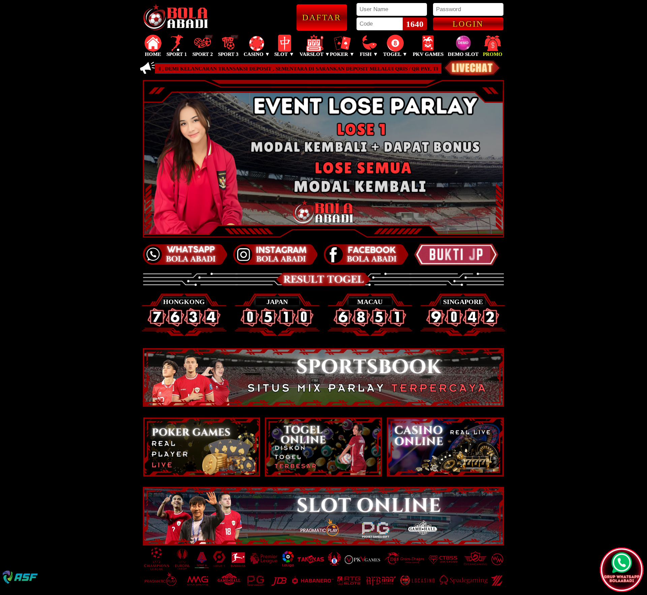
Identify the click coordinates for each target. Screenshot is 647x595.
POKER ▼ (342, 54)
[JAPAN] (277, 334)
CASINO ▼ (257, 54)
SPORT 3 (228, 54)
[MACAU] (370, 334)
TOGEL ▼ (395, 54)
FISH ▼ (369, 54)
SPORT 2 (202, 54)
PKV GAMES (428, 54)
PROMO (492, 54)
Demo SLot (463, 54)
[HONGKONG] (184, 334)
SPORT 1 (176, 54)
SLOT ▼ (284, 54)
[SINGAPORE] (462, 334)
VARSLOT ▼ (315, 54)
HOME (153, 54)
